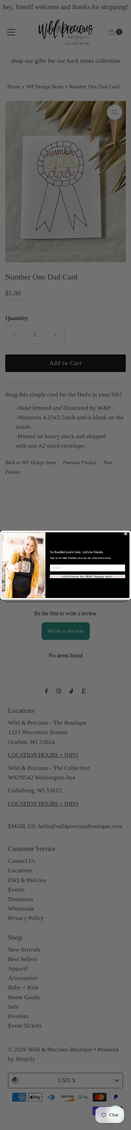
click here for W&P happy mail (87, 576)
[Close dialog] (125, 533)
